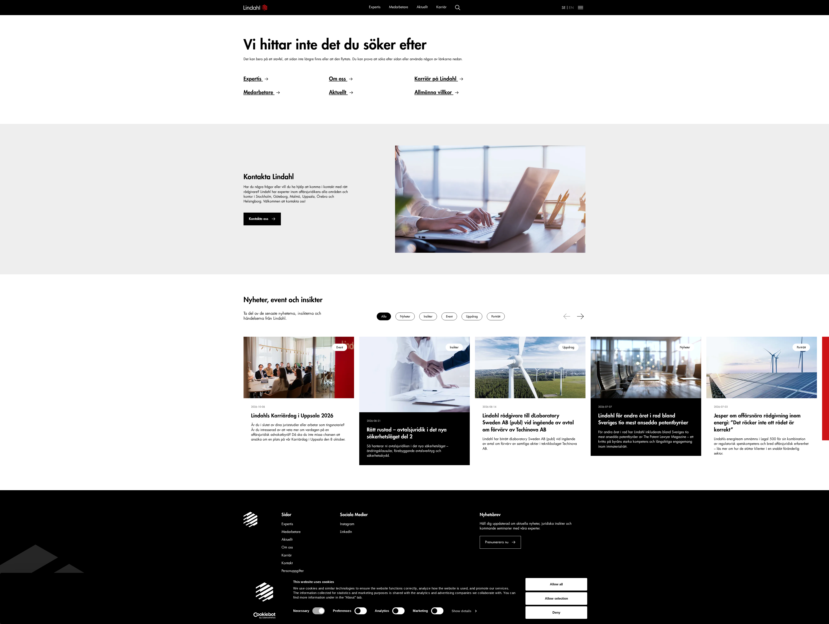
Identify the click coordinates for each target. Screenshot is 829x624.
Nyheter (405, 316)
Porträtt (495, 316)
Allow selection (556, 598)
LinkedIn (346, 532)
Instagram (347, 524)
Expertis (374, 7)
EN (571, 7)
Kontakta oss (258, 219)
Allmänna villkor (433, 92)
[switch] (360, 610)
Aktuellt (422, 7)
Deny (556, 612)
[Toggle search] (457, 7)
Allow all (556, 584)
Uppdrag (472, 316)
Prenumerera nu (496, 542)
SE (564, 7)
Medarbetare (398, 7)
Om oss (338, 78)
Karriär (441, 7)
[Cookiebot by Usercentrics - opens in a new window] (264, 615)
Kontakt (287, 563)
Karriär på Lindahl (436, 78)
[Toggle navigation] (580, 7)
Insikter (428, 316)
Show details (461, 611)
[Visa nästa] (580, 316)
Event (449, 316)
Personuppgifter (293, 571)
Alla (383, 316)
